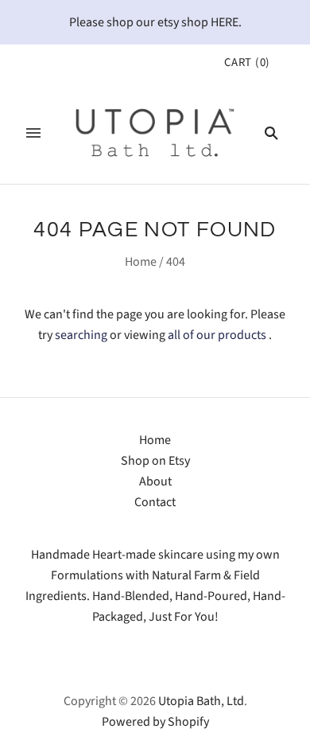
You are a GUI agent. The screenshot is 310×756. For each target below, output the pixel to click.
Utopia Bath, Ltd (201, 701)
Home (141, 262)
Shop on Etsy (155, 461)
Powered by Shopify (155, 722)
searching (81, 335)
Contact (155, 502)
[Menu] (33, 133)
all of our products (217, 335)
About (155, 481)
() (247, 62)
